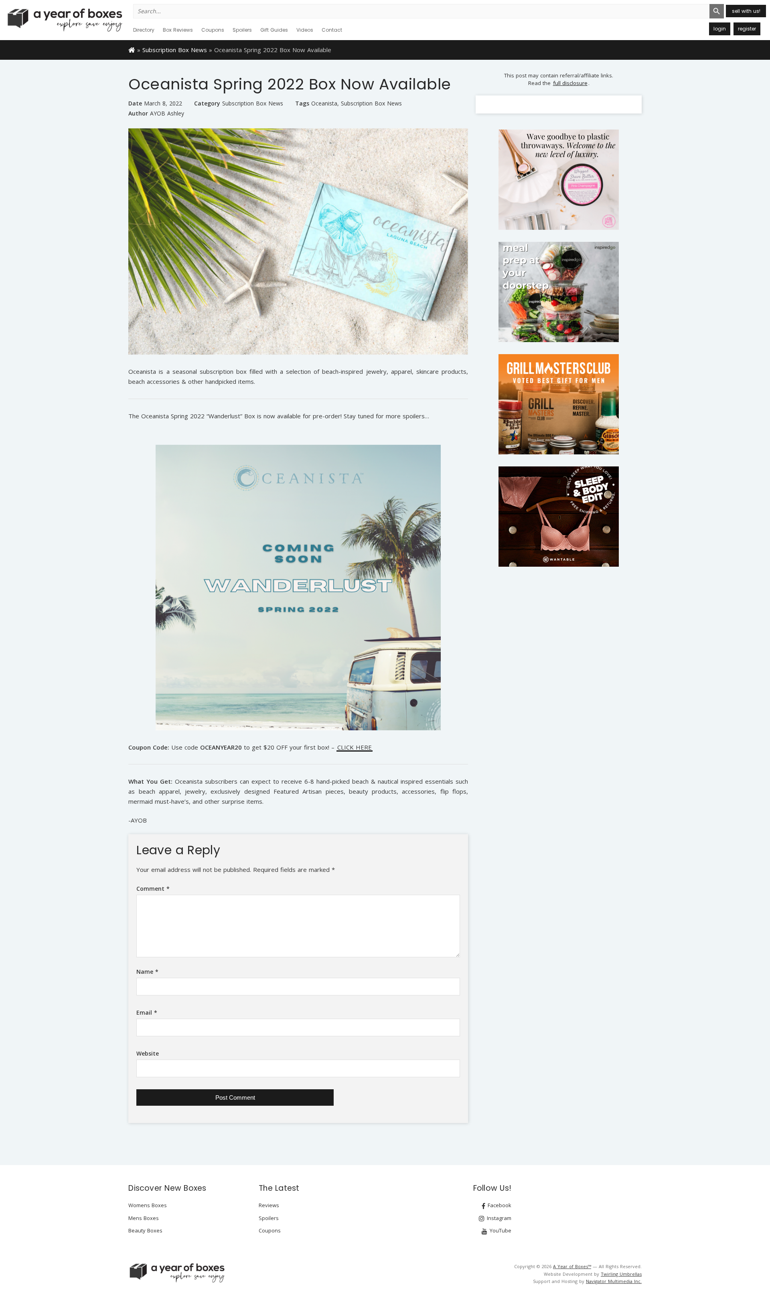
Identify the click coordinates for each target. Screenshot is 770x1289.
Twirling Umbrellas (621, 1274)
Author (138, 113)
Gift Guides (274, 29)
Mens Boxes (143, 1218)
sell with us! (746, 11)
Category (207, 103)
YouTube (499, 1230)
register (747, 28)
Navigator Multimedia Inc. (614, 1281)
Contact (332, 29)
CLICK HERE (354, 747)
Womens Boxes (147, 1205)
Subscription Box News (174, 50)
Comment (153, 888)
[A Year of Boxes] (176, 1272)
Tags (302, 103)
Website (147, 1053)
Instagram (498, 1218)
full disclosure (570, 83)
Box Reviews (178, 29)
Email (146, 1012)
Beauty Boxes (145, 1230)
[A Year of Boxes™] (64, 19)
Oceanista (324, 103)
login (719, 28)
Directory (143, 29)
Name (147, 971)
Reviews (269, 1205)
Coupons (212, 29)
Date (135, 103)
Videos (304, 29)
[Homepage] (131, 49)
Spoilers (242, 29)
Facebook (498, 1205)
